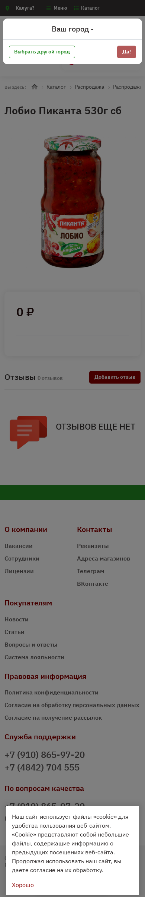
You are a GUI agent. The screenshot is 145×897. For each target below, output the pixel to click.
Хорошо (23, 884)
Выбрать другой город (42, 51)
